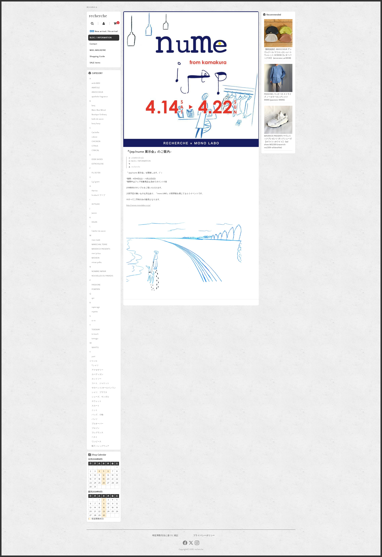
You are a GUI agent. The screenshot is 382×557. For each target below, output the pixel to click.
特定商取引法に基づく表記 (165, 535)
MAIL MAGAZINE (98, 50)
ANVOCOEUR (97, 92)
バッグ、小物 (97, 415)
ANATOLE (96, 88)
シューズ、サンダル (100, 397)
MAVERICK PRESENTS (101, 249)
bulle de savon (98, 119)
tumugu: (95, 338)
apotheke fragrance (100, 97)
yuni (93, 356)
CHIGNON (96, 141)
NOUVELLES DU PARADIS (102, 276)
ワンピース (96, 442)
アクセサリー (97, 370)
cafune (94, 137)
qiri (93, 298)
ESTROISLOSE (98, 164)
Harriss (95, 191)
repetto (95, 312)
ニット (94, 410)
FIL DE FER (96, 173)
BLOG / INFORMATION (101, 38)
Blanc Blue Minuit (99, 110)
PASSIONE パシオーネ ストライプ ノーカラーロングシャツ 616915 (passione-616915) (277, 97)
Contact (93, 44)
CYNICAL (95, 150)
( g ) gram (96, 182)
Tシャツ (95, 365)
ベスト (94, 437)
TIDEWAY (96, 330)
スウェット (96, 401)
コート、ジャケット (100, 383)
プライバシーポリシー (204, 535)
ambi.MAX (96, 83)
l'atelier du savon (99, 231)
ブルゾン (95, 428)
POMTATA (96, 289)
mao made (96, 240)
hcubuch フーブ (98, 195)
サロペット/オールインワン (104, 388)
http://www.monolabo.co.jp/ (138, 205)
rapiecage (96, 307)
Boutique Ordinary (99, 114)
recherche (98, 16)
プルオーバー (97, 424)
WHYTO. (95, 347)
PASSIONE (96, 285)
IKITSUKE (96, 204)
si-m (94, 321)
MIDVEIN (95, 258)
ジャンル (93, 361)
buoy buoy (96, 123)
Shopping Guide (97, 56)
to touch (95, 334)
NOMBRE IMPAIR (99, 271)
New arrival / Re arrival (106, 31)
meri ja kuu (96, 253)
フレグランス (97, 433)
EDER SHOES (97, 159)
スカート (95, 406)
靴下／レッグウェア (100, 446)
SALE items (95, 63)
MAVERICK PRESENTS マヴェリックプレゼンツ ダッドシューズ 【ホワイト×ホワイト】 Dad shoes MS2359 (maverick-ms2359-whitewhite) (278, 142)
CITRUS (95, 146)
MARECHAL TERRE (99, 244)
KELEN (94, 222)
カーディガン (97, 374)
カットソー (96, 379)
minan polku (97, 262)
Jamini (94, 213)
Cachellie (95, 132)
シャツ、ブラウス (99, 392)
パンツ (94, 419)
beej (93, 106)
